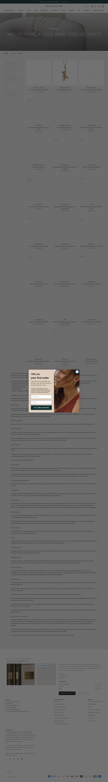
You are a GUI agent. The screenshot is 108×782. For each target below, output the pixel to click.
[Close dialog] (77, 371)
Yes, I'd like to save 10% (41, 407)
